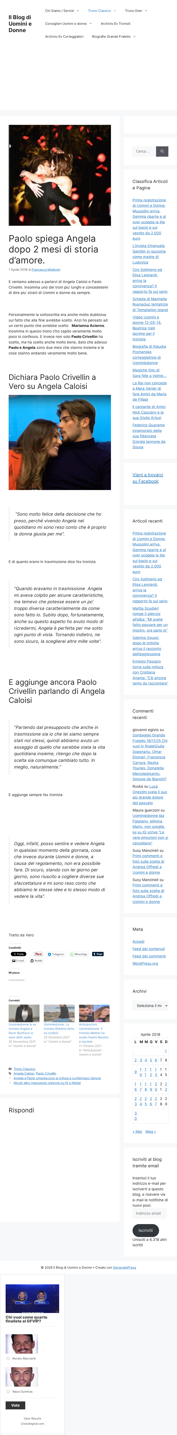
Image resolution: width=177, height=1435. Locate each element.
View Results (32, 1418)
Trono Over (133, 11)
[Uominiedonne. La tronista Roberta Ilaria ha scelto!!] (59, 1013)
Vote (15, 1405)
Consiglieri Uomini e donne (66, 24)
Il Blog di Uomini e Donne (20, 23)
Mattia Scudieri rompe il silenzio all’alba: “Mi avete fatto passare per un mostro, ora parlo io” (150, 619)
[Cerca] (162, 151)
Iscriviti (146, 1230)
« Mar (137, 1131)
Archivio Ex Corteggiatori (64, 36)
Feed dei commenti (149, 956)
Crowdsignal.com (32, 1423)
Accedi (138, 941)
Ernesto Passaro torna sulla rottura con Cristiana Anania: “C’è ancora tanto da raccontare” (150, 672)
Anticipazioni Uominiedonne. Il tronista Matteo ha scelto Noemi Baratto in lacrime (94, 1032)
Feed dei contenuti (149, 949)
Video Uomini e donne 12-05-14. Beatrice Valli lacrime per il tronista (147, 328)
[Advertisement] (88, 79)
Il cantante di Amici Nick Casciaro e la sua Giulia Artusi (149, 412)
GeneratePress (124, 1267)
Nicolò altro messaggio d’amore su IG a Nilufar (47, 1083)
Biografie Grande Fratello (111, 36)
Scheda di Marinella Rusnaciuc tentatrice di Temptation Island (150, 304)
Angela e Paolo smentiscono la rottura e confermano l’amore (57, 1078)
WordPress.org (145, 963)
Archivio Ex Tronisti (115, 24)
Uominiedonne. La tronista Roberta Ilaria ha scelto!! (59, 1028)
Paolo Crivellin (46, 1073)
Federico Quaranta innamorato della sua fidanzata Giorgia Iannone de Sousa (149, 436)
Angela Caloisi (24, 1073)
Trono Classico (99, 11)
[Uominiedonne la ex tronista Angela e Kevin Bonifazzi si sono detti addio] (24, 1013)
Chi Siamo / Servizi (59, 11)
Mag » (150, 1131)
